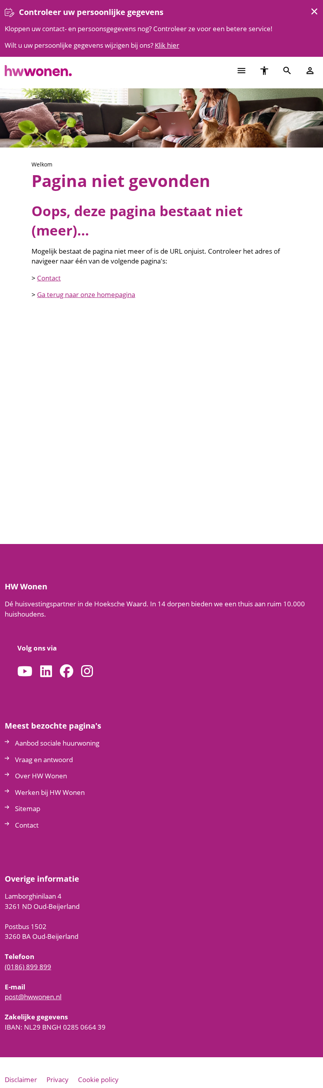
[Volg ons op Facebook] (66, 671)
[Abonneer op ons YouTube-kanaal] (24, 671)
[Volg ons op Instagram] (87, 671)
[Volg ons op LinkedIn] (46, 671)
